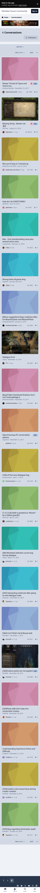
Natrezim (9, 132)
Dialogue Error (8, 357)
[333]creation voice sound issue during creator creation (19, 790)
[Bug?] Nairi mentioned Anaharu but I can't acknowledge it (18, 396)
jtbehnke (5, 204)
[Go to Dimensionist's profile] (3, 481)
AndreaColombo (8, 88)
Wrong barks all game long (14, 279)
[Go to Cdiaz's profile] (3, 248)
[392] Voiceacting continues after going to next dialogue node (19, 594)
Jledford (8, 443)
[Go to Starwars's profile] (3, 601)
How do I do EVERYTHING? (13, 201)
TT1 (7, 363)
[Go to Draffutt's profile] (3, 797)
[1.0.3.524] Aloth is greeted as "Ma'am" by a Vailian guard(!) (19, 514)
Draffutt (5, 673)
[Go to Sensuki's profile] (3, 561)
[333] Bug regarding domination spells (19, 829)
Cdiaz (7, 248)
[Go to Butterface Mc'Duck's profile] (3, 170)
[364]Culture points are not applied (17, 671)
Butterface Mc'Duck (9, 166)
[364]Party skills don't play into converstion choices (15, 709)
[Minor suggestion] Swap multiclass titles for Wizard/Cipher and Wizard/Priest (19, 318)
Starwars (5, 598)
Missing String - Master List (13, 123)
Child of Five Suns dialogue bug (15, 475)
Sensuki (8, 561)
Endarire (5, 754)
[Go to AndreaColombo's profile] (3, 325)
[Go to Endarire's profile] (3, 757)
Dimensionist (7, 477)
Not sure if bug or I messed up (15, 164)
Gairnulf (5, 517)
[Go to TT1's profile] (3, 363)
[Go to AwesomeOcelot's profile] (3, 92)
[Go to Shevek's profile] (3, 717)
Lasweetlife (6, 244)
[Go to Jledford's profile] (3, 443)
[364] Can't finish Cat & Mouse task (17, 633)
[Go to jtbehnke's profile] (3, 208)
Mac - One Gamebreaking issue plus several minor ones (17, 240)
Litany (4, 359)
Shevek (8, 717)
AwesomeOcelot (11, 92)
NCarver (5, 128)
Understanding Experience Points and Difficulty (18, 750)
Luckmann (9, 521)
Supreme (5, 440)
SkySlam (5, 282)
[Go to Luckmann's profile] (3, 521)
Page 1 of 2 (19, 53)
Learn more (4, 4)
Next (31, 53)
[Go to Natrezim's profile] (3, 132)
